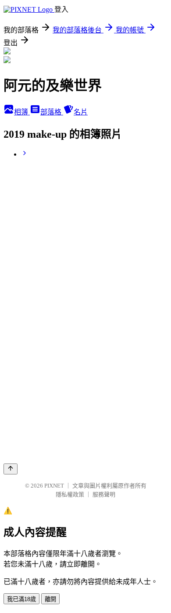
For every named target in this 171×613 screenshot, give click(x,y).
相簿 (22, 112)
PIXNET (54, 485)
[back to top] (11, 468)
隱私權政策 (70, 494)
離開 (50, 599)
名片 (81, 112)
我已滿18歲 (21, 599)
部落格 (51, 112)
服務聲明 (104, 494)
